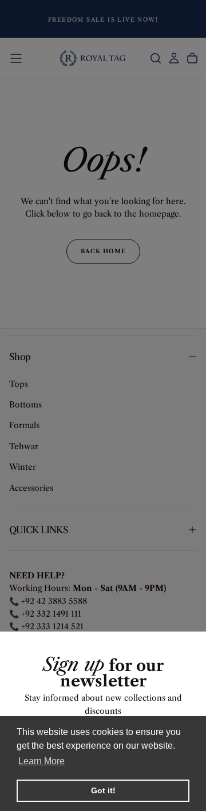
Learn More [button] (41, 761)
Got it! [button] (103, 790)
